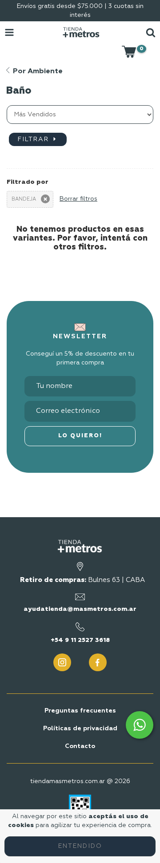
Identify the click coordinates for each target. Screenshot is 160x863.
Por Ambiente (37, 71)
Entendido (80, 846)
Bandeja (24, 199)
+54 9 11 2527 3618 (80, 640)
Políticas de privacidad (80, 728)
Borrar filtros (78, 199)
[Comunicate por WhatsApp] (139, 725)
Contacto (80, 746)
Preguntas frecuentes (80, 711)
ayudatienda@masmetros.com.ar (80, 609)
